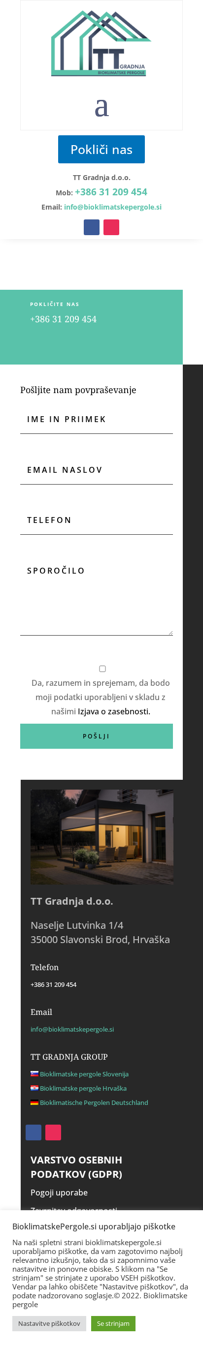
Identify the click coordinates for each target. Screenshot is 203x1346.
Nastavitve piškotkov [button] (49, 1323)
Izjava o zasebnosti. (114, 711)
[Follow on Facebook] (92, 227)
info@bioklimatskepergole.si (72, 1029)
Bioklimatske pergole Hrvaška (83, 1088)
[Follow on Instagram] (111, 227)
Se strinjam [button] (113, 1323)
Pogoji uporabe (59, 1192)
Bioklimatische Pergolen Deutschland (94, 1102)
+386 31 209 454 (111, 191)
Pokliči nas (101, 149)
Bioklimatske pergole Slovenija (84, 1074)
